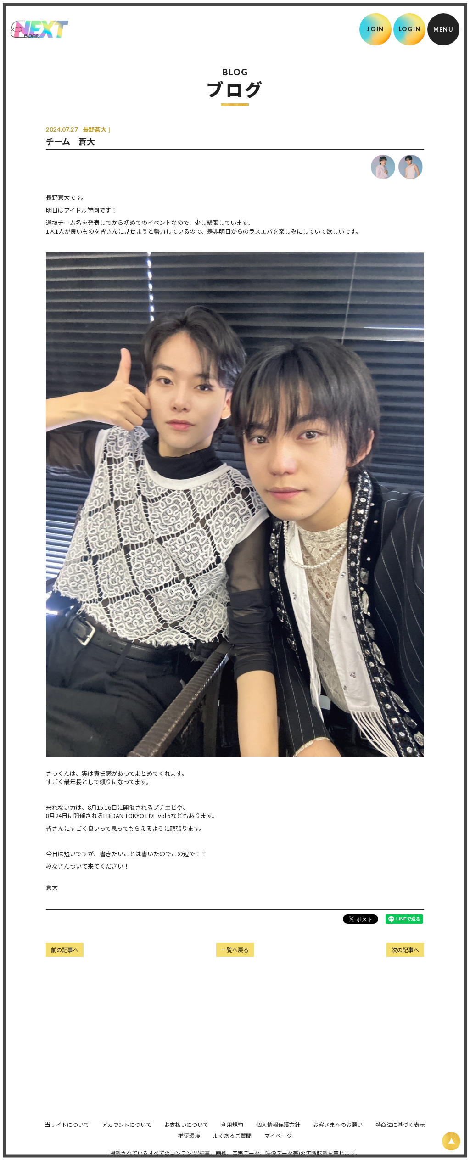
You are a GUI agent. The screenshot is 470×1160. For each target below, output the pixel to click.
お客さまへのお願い (338, 1124)
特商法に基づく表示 (400, 1124)
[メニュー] (443, 29)
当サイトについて (67, 1124)
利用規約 (232, 1124)
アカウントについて (126, 1124)
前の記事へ (64, 949)
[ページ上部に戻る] (451, 1141)
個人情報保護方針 (278, 1124)
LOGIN (409, 29)
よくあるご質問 (232, 1135)
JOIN (375, 29)
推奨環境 (189, 1135)
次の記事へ (405, 949)
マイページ (278, 1135)
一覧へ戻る (235, 949)
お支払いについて (186, 1124)
